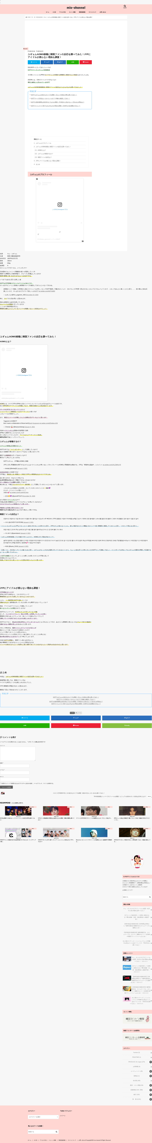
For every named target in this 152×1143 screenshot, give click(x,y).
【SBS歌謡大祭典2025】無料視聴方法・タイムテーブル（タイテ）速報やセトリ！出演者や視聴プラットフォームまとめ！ (136, 934)
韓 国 (136, 1099)
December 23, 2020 (32, 295)
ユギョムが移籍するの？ (44, 153)
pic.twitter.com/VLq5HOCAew (19, 492)
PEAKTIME (136, 1057)
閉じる (39, 139)
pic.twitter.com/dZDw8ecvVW (48, 423)
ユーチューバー (137, 1071)
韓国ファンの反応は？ (43, 157)
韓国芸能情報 (82, 12)
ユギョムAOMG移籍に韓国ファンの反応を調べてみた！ (52, 146)
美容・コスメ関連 (136, 1085)
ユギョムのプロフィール (42, 143)
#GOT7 (36, 291)
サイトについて (92, 12)
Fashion (136, 1052)
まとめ (37, 164)
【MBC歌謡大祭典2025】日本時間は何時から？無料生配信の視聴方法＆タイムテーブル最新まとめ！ (136, 925)
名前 (1, 763)
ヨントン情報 (72, 12)
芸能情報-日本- (137, 1090)
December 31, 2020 (29, 496)
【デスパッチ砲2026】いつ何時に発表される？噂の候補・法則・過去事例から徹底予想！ (136, 917)
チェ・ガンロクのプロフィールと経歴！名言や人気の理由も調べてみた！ (136, 909)
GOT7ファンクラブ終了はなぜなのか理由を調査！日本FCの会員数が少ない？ (55, 106)
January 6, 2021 (30, 427)
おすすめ (79, 713)
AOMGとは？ (40, 150)
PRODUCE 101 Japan (136, 1062)
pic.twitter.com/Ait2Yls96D (47, 291)
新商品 (137, 1076)
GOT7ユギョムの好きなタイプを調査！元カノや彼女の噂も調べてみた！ (54, 95)
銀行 (137, 1094)
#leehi (30, 423)
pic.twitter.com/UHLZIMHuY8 (112, 465)
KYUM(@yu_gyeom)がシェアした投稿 (48, 239)
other (73, 713)
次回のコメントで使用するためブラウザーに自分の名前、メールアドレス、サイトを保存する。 (27, 783)
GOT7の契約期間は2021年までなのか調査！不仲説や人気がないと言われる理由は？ (57, 102)
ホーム (47, 12)
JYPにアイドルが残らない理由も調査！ (47, 161)
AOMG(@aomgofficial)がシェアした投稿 (12, 398)
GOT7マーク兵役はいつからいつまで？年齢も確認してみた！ (50, 98)
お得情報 (136, 1066)
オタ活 (54, 12)
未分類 (136, 1080)
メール (2, 770)
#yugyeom (36, 423)
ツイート (63, 1115)
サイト (2, 776)
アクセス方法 (62, 12)
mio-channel (76, 7)
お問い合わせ (103, 12)
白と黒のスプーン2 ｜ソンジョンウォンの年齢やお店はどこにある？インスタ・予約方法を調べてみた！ (136, 943)
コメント (2, 745)
